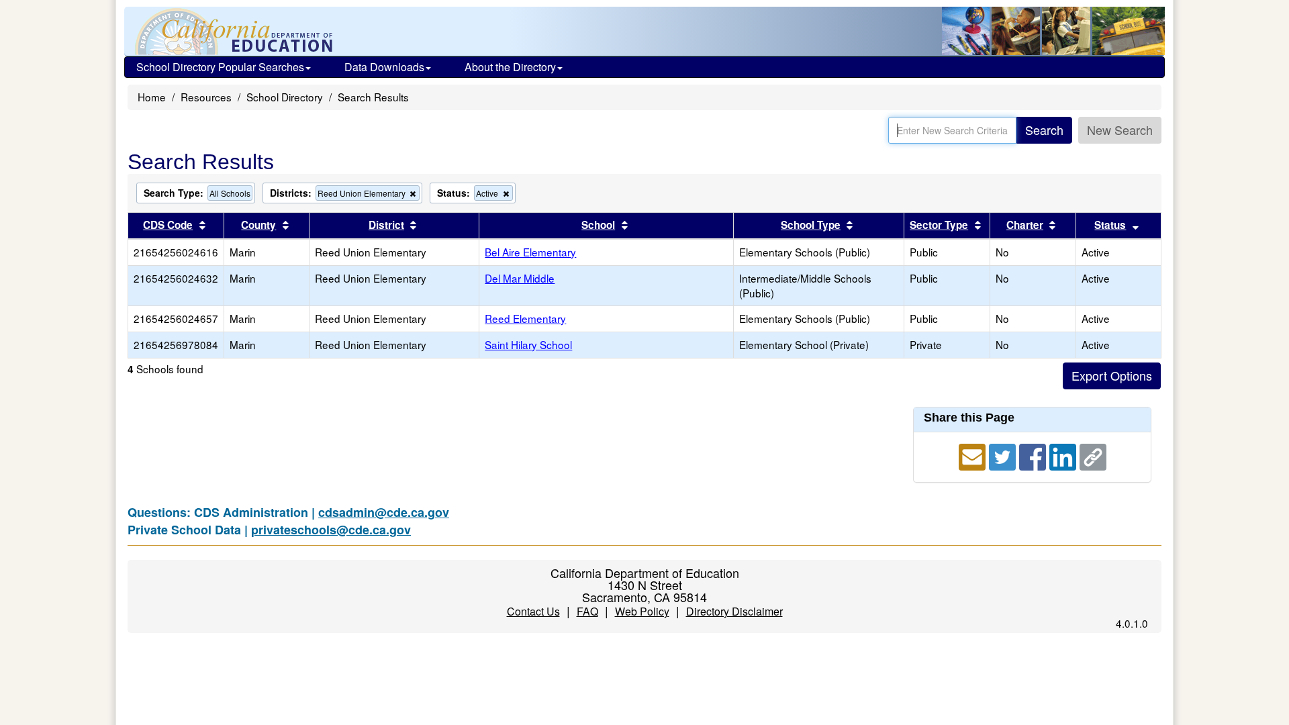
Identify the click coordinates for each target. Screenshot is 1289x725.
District (386, 225)
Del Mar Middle (520, 278)
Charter (1024, 225)
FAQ (587, 611)
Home (152, 96)
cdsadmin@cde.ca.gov (383, 512)
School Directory (284, 96)
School (598, 225)
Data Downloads (384, 67)
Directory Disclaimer (734, 611)
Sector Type (939, 225)
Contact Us (533, 611)
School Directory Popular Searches (220, 67)
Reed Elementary (525, 318)
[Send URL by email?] (974, 454)
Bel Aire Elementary (530, 251)
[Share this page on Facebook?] (1034, 454)
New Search (1120, 129)
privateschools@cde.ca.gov (331, 529)
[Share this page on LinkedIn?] (1064, 454)
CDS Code (168, 225)
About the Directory (510, 67)
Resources (206, 96)
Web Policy (642, 611)
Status (1110, 225)
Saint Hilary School (528, 344)
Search (1044, 129)
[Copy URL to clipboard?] (1093, 454)
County (258, 225)
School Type (811, 225)
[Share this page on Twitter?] (1004, 454)
